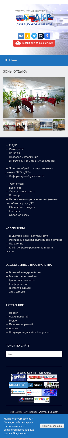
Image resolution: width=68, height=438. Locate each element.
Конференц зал (18, 284)
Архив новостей (19, 316)
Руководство (16, 149)
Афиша (13, 328)
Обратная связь (18, 214)
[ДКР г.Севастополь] (34, 18)
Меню (13, 60)
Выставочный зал (20, 287)
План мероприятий (21, 324)
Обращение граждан (22, 207)
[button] (62, 98)
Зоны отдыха (17, 291)
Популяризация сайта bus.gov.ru (29, 332)
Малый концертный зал (23, 276)
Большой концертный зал (25, 272)
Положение (16, 243)
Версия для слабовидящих (37, 42)
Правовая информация (23, 156)
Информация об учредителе (27, 176)
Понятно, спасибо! (52, 426)
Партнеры (15, 195)
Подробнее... (20, 433)
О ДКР (13, 145)
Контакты (14, 211)
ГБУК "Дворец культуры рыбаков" (40, 411)
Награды (14, 152)
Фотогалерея (16, 183)
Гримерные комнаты (22, 280)
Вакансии (15, 187)
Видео (13, 320)
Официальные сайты (22, 191)
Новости (14, 312)
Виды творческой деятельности (28, 235)
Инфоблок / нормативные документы (32, 160)
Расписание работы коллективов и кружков (35, 239)
